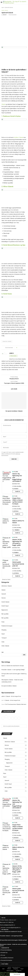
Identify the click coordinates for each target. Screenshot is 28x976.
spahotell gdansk (7, 341)
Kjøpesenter (16, 763)
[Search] (23, 6)
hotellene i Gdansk (18, 137)
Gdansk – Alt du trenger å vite (13, 696)
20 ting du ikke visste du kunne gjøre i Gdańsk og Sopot (13, 940)
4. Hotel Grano (7, 294)
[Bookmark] (26, 6)
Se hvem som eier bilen (6, 975)
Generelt (15, 780)
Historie (15, 745)
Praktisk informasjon (15, 756)
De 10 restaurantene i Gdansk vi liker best (16, 704)
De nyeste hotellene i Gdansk (14, 411)
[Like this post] (17, 347)
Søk (2, 652)
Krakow (2, 972)
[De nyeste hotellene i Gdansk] (14, 400)
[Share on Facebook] (19, 347)
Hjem (3, 968)
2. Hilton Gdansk (7, 186)
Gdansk (3, 104)
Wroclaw (16, 972)
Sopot (14, 777)
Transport (15, 766)
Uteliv (15, 791)
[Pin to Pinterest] (21, 347)
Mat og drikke (15, 752)
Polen (14, 773)
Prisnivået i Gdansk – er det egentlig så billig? (13, 669)
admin (3, 696)
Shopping (15, 759)
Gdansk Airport (10, 970)
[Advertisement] (14, 30)
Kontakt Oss (18, 970)
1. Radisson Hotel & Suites (11, 116)
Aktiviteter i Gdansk (15, 741)
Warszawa (6, 972)
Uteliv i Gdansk (15, 770)
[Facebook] (21, 6)
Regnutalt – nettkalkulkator (7, 974)
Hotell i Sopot (15, 784)
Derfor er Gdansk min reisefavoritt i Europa (13, 665)
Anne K (4, 14)
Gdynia (11, 972)
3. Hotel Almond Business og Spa (13, 245)
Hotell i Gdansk (15, 748)
